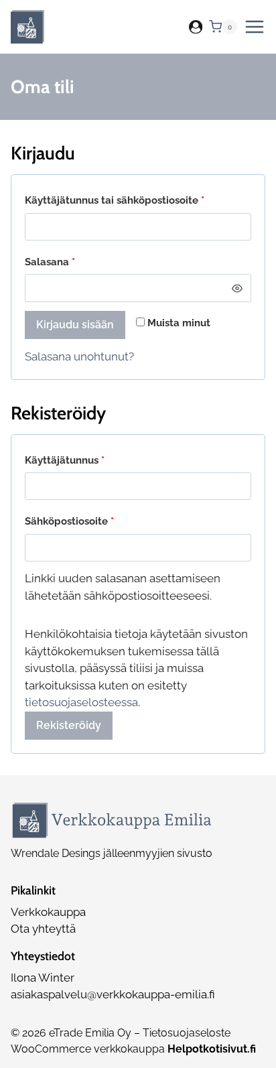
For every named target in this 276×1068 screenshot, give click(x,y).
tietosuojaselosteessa (81, 702)
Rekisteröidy (68, 725)
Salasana (74, 261)
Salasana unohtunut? (79, 356)
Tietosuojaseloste (186, 1032)
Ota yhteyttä (43, 928)
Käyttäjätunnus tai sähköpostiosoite (138, 200)
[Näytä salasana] (237, 287)
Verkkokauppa (48, 912)
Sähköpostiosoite (94, 521)
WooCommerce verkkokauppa (133, 1049)
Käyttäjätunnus (89, 460)
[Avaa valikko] (254, 27)
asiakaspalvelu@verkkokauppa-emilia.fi (113, 994)
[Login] (195, 27)
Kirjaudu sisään (75, 324)
